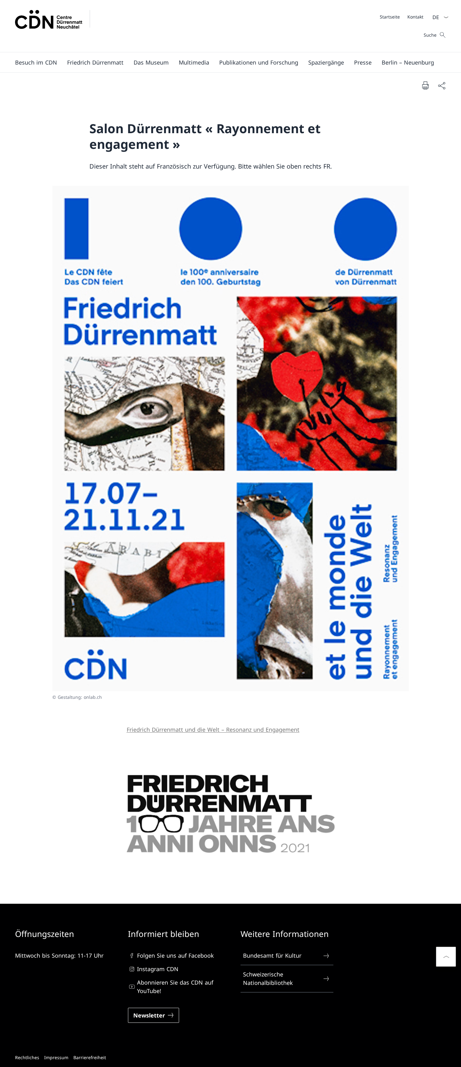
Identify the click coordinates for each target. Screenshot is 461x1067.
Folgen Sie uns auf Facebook (175, 955)
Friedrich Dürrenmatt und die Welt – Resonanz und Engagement (213, 729)
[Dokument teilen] (441, 85)
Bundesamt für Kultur (272, 955)
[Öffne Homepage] (56, 26)
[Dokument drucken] (425, 85)
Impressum (56, 1057)
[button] (36, 62)
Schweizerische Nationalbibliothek (268, 978)
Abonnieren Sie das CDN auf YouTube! (175, 987)
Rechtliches (27, 1057)
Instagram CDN (157, 969)
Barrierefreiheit (89, 1057)
